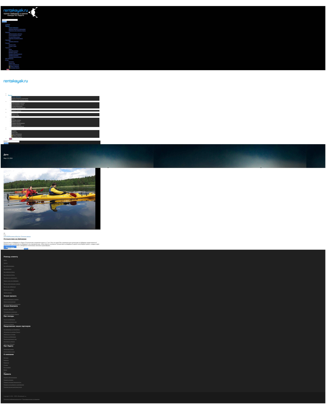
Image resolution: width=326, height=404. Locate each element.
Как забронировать (9, 266)
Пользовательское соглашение (31, 399)
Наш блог (18, 236)
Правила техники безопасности (12, 382)
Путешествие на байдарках (15, 239)
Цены (10, 49)
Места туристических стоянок (12, 284)
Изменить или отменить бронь (17, 30)
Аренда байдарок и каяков (11, 299)
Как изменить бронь (9, 272)
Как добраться (9, 58)
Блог (5, 372)
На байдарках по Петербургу (12, 329)
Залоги (5, 263)
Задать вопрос (8, 292)
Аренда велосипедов (9, 302)
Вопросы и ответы (9, 289)
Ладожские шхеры (9, 349)
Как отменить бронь (9, 275)
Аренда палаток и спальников (17, 29)
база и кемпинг (14, 66)
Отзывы (6, 365)
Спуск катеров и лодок (15, 35)
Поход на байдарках (9, 319)
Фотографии (7, 367)
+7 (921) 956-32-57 (9, 3)
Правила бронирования (15, 54)
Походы (7, 43)
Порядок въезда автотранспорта (13, 387)
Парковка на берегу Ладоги (11, 314)
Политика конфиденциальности (12, 399)
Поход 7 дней (12, 46)
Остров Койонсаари (14, 37)
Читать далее (10, 247)
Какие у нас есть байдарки (11, 281)
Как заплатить (7, 269)
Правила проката (13, 55)
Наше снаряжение (14, 64)
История (6, 358)
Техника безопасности (15, 57)
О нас (7, 60)
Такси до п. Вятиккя (9, 344)
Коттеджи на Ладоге (9, 341)
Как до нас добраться (10, 286)
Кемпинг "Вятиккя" (9, 309)
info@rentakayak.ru (24, 3)
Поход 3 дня (12, 44)
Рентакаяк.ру (12, 236)
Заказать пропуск (13, 41)
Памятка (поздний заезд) (16, 38)
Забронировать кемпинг (15, 33)
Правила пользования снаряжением (14, 384)
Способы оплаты (13, 50)
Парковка (8, 40)
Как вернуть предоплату (10, 278)
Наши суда (12, 63)
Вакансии (6, 362)
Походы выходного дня (10, 322)
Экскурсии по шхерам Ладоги (12, 332)
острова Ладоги (14, 67)
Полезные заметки (26, 236)
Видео (5, 370)
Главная (7, 24)
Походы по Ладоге (9, 324)
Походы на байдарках (10, 337)
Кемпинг (7, 32)
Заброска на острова (9, 334)
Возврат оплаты (13, 52)
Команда (6, 360)
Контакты (11, 61)
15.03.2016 (6, 236)
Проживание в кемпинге (10, 312)
